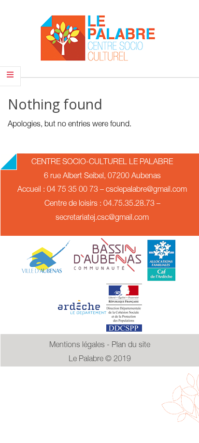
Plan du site (131, 346)
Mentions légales (77, 346)
